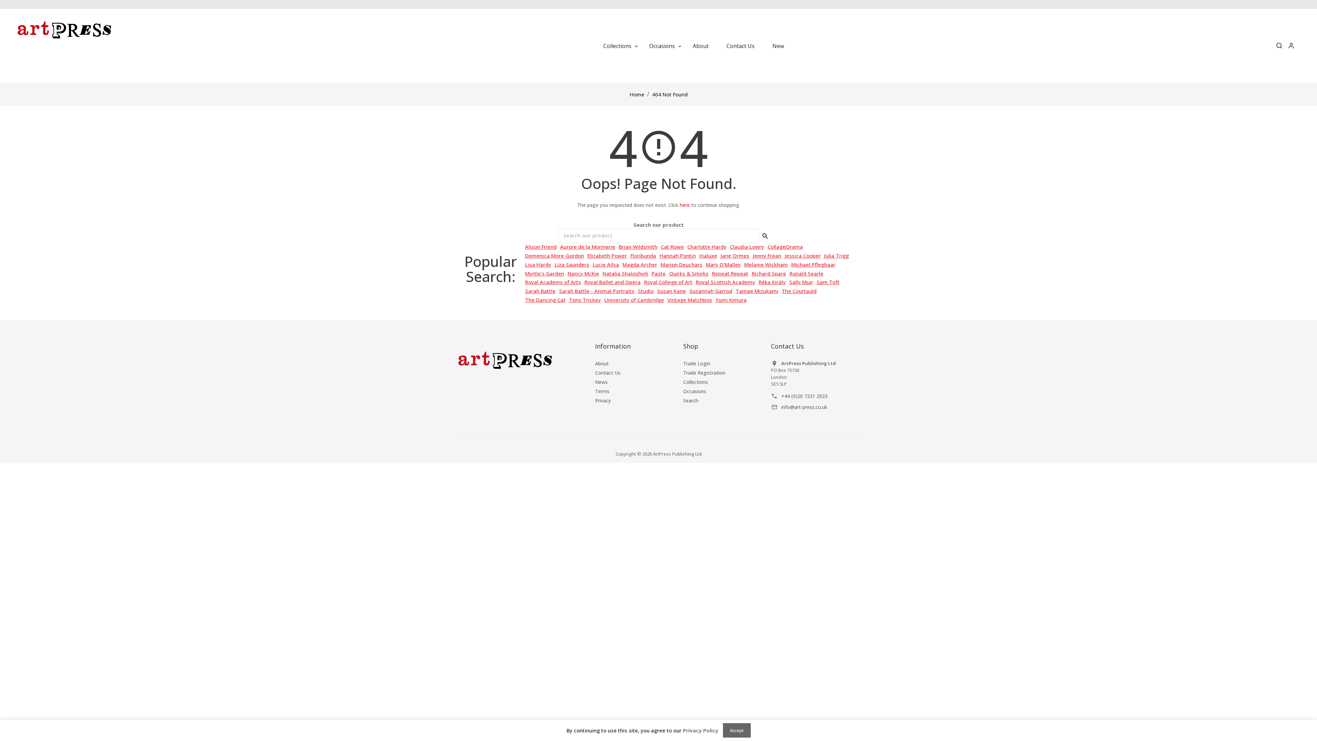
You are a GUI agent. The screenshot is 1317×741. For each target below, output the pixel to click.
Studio (646, 290)
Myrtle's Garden (544, 273)
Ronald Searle (806, 273)
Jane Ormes (735, 255)
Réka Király (772, 282)
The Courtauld (799, 290)
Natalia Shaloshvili (625, 273)
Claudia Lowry (747, 246)
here (685, 205)
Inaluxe (708, 255)
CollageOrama (785, 246)
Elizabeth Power (607, 255)
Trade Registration (704, 372)
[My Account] (1291, 46)
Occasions (694, 391)
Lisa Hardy (538, 264)
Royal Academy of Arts (553, 282)
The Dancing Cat (545, 299)
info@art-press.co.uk (804, 407)
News (601, 382)
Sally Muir (801, 282)
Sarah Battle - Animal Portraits (596, 290)
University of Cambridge (634, 299)
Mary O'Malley (723, 264)
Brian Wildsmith (638, 246)
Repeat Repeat (730, 273)
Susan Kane (671, 290)
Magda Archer (639, 264)
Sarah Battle (540, 290)
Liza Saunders (572, 264)
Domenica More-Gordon (554, 255)
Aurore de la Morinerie (587, 246)
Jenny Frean (767, 255)
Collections (695, 382)
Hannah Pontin (678, 255)
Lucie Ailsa (606, 264)
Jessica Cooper (803, 255)
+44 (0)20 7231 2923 (804, 396)
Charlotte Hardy (706, 246)
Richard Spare (769, 273)
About (602, 363)
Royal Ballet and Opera (612, 282)
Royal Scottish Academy (725, 282)
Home (637, 94)
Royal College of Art (668, 282)
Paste (659, 273)
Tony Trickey (585, 299)
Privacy (603, 400)
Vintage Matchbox (689, 299)
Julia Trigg (836, 255)
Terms (602, 391)
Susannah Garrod (710, 290)
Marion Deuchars (681, 264)
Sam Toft (828, 282)
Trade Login (696, 363)
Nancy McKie (583, 273)
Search (690, 400)
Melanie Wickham (766, 264)
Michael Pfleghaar (813, 264)
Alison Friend (541, 246)
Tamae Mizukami (757, 290)
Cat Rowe (672, 246)
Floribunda (643, 255)
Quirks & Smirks (689, 273)
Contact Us (607, 372)
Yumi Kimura (731, 299)
